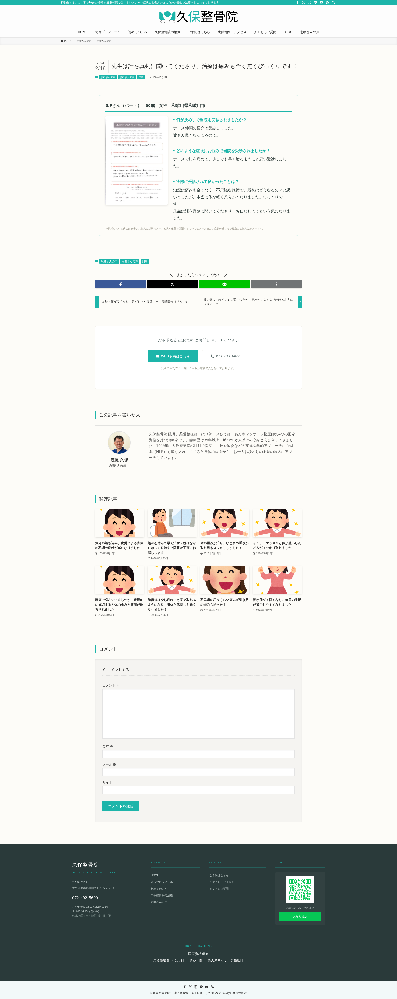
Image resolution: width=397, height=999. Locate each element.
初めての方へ (159, 888)
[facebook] (298, 2)
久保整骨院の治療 (162, 895)
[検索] (333, 2)
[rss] (327, 2)
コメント (110, 685)
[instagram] (309, 2)
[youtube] (321, 2)
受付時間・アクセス (221, 882)
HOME (155, 875)
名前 (107, 746)
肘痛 (140, 77)
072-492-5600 (228, 356)
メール (109, 764)
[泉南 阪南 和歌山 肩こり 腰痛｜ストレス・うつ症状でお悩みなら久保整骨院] (198, 17)
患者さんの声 (108, 77)
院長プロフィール (162, 882)
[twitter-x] (303, 2)
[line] (315, 2)
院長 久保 (119, 460)
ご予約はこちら (219, 875)
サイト (107, 782)
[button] (120, 284)
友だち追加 (300, 916)
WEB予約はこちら (175, 356)
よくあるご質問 (219, 888)
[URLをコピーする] (276, 284)
